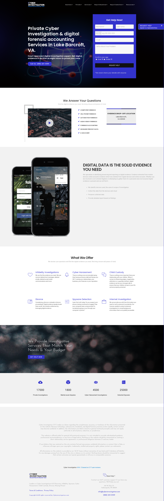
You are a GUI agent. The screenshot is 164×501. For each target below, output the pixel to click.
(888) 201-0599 (109, 495)
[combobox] (98, 33)
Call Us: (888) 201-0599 (39, 64)
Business (68, 5)
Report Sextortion (116, 5)
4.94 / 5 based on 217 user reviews (89, 467)
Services (88, 5)
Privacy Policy (48, 490)
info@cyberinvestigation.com (109, 492)
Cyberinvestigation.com (61, 495)
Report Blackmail (100, 5)
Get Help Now (36, 357)
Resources (130, 5)
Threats (78, 5)
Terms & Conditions (36, 490)
